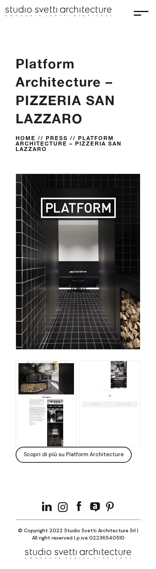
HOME (26, 138)
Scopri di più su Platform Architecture (74, 454)
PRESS (57, 138)
